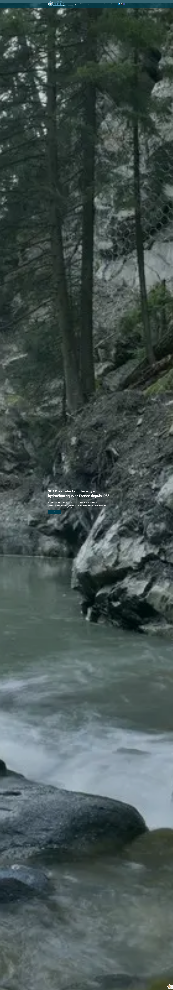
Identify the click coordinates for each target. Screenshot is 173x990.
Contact (113, 4)
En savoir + (165, 979)
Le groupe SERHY (78, 4)
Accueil (70, 4)
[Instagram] (122, 4)
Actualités (107, 4)
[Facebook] (124, 4)
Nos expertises (89, 4)
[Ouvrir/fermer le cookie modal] (169, 986)
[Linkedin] (119, 4)
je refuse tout (157, 979)
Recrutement (99, 4)
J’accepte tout (149, 979)
